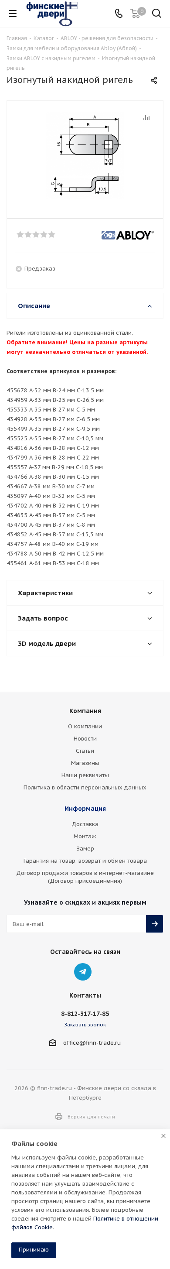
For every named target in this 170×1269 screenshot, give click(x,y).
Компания (85, 711)
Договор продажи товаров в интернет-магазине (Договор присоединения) (85, 877)
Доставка (85, 824)
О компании (85, 726)
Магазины (85, 763)
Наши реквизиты (85, 775)
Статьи (85, 751)
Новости (85, 738)
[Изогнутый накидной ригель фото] (85, 155)
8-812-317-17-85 (85, 1014)
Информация (85, 809)
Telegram (83, 972)
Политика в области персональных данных (85, 787)
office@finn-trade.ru (92, 1042)
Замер (85, 848)
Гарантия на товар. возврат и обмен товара (85, 860)
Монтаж (85, 836)
